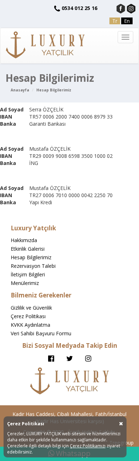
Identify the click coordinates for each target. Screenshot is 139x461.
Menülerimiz (25, 283)
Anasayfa (20, 89)
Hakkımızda (24, 240)
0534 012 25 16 (79, 8)
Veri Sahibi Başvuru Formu (41, 333)
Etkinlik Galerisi (28, 248)
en (127, 20)
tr (114, 20)
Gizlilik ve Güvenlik (31, 307)
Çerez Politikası (28, 316)
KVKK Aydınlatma (30, 324)
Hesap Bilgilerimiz (53, 89)
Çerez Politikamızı (87, 446)
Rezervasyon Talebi (33, 265)
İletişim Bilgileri (28, 274)
